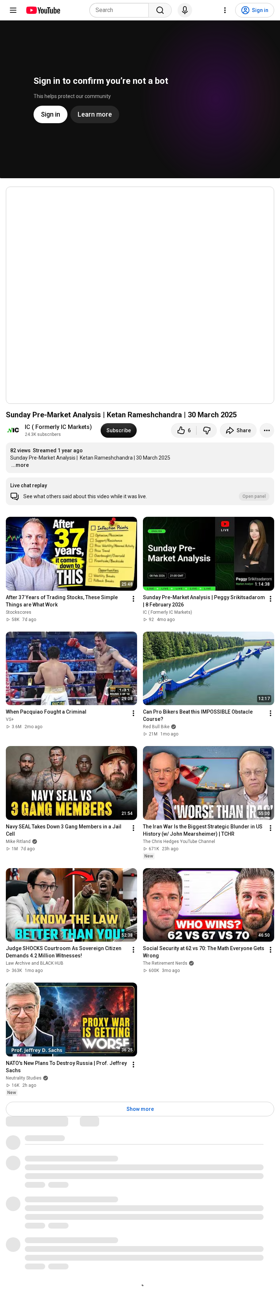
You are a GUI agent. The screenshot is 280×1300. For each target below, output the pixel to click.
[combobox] (121, 10)
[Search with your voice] (185, 10)
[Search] (160, 10)
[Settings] (225, 10)
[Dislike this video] (207, 430)
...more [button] (20, 465)
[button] (140, 491)
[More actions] (267, 430)
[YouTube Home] (42, 10)
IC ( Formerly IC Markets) (58, 426)
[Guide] (13, 10)
